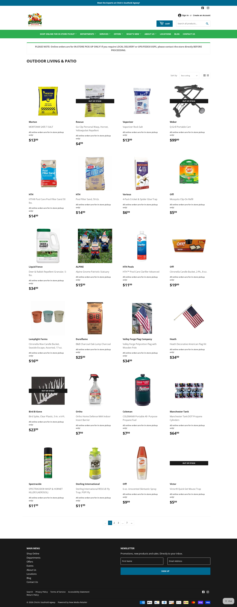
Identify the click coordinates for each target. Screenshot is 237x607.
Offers (118, 34)
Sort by (174, 75)
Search (30, 592)
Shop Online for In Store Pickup (57, 34)
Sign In (185, 15)
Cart (167, 23)
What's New (133, 34)
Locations (165, 34)
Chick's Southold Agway (44, 602)
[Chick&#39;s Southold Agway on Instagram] (208, 8)
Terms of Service (58, 592)
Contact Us (189, 34)
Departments (87, 34)
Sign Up (165, 571)
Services (104, 34)
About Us (150, 34)
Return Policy (33, 595)
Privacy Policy (42, 592)
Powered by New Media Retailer (72, 602)
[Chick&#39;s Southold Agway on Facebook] (202, 8)
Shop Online (33, 553)
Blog (177, 34)
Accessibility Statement (78, 592)
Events (30, 565)
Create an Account (201, 15)
